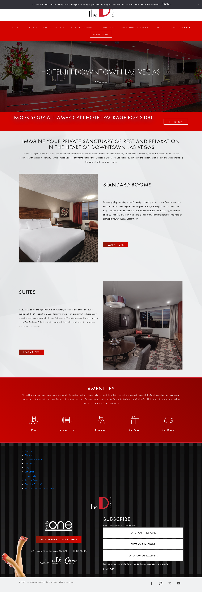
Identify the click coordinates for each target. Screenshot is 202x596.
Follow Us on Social (33, 459)
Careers (28, 450)
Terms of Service (32, 479)
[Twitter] (169, 583)
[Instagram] (160, 583)
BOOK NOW (101, 82)
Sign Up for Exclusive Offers (59, 539)
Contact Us (30, 463)
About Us (29, 455)
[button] (101, 34)
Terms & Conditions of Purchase (39, 488)
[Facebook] (151, 583)
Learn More (116, 244)
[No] (198, 4)
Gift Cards (29, 471)
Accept (166, 3)
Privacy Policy (31, 475)
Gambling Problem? (33, 484)
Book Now (175, 122)
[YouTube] (178, 583)
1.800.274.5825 (80, 550)
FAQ (27, 467)
